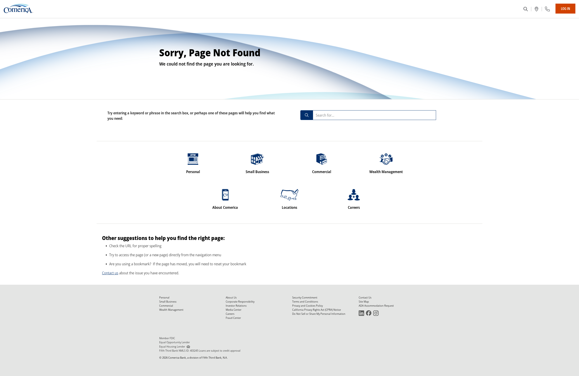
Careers (230, 314)
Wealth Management (171, 310)
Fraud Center (233, 318)
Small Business (167, 301)
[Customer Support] (547, 9)
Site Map (364, 301)
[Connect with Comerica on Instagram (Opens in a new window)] (376, 313)
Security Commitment (304, 297)
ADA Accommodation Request (376, 306)
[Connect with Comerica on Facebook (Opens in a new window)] (368, 313)
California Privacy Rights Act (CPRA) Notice (316, 310)
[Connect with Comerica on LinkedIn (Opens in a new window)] (361, 313)
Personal (164, 297)
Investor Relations (236, 306)
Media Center (233, 310)
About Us (231, 297)
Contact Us (365, 297)
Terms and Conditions (305, 301)
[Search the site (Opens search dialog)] (525, 9)
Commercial (166, 306)
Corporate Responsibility (240, 301)
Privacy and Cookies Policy (307, 306)
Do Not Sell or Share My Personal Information (318, 314)
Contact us (110, 272)
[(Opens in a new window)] (536, 9)
